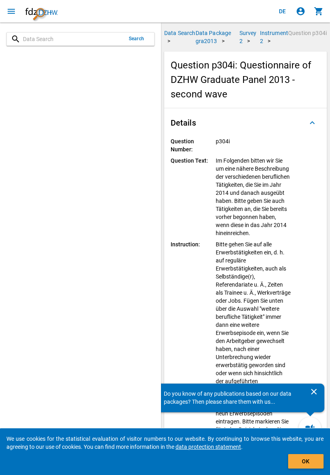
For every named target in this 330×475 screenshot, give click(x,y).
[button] (245, 123)
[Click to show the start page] (41, 11)
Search (136, 38)
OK (305, 461)
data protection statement (208, 447)
